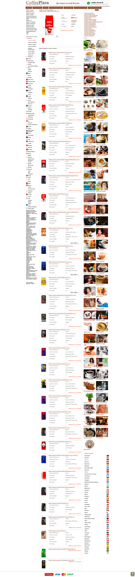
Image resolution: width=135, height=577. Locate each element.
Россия (86, 524)
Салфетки (28, 252)
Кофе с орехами (100, 261)
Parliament (30, 173)
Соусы (27, 255)
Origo (29, 171)
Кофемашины (29, 230)
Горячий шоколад (30, 218)
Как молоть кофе (88, 167)
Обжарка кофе (87, 226)
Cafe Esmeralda (31, 81)
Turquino (30, 200)
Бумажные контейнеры (31, 211)
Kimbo (29, 137)
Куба (86, 508)
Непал (86, 512)
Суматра (87, 528)
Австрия (87, 457)
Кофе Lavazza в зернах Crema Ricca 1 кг (59, 427)
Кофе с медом (87, 179)
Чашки (27, 272)
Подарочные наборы (31, 247)
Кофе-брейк (87, 449)
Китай (86, 502)
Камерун (87, 496)
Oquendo (30, 169)
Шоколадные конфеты (31, 278)
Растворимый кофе (89, 391)
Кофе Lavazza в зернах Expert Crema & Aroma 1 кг (62, 517)
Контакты (45, 7)
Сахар (27, 253)
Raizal (29, 181)
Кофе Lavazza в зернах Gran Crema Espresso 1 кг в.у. (62, 295)
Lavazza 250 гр (31, 51)
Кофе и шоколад (88, 308)
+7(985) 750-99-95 (97, 3)
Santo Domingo (31, 188)
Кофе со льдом (87, 143)
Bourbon (30, 71)
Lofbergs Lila (31, 141)
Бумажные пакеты (30, 212)
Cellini (29, 90)
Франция (87, 538)
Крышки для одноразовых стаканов (31, 233)
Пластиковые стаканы (31, 246)
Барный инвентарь (30, 210)
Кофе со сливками (101, 143)
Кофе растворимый (31, 16)
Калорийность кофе (101, 379)
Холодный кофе (100, 132)
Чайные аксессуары (30, 271)
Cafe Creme (30, 79)
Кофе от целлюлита (89, 356)
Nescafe (29, 167)
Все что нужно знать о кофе (80, 7)
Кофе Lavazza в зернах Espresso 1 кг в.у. (59, 329)
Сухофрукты (29, 259)
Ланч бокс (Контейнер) (31, 234)
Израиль (87, 484)
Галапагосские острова (90, 474)
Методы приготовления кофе (94, 7)
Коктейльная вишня (30, 227)
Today (29, 196)
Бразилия (87, 463)
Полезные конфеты (30, 249)
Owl (29, 172)
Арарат (29, 203)
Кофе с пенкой (100, 332)
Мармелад (28, 236)
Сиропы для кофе (30, 254)
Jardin (29, 133)
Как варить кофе (88, 261)
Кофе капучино (88, 61)
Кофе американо (88, 379)
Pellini (29, 177)
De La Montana (31, 102)
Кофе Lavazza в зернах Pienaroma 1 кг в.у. (60, 363)
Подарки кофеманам (101, 203)
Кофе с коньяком (100, 108)
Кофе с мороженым (89, 97)
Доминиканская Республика (91, 482)
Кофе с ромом (87, 273)
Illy (28, 121)
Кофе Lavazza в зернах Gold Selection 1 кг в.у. (60, 379)
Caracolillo (30, 83)
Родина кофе (99, 437)
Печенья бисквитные (31, 244)
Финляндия (87, 536)
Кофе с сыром (99, 120)
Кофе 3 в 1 (29, 20)
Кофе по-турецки (100, 320)
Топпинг (28, 262)
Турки (27, 263)
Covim (29, 94)
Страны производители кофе (56, 7)
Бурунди (87, 465)
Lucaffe (29, 143)
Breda (29, 73)
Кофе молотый (30, 11)
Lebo (29, 139)
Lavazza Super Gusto (89, 34)
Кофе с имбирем (88, 49)
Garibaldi (30, 109)
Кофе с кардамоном (89, 238)
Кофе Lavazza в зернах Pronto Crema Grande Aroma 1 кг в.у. (64, 159)
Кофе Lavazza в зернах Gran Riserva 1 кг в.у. (60, 395)
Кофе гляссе (99, 296)
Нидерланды (88, 514)
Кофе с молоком (100, 49)
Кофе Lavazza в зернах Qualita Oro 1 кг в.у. (60, 277)
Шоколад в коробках (31, 273)
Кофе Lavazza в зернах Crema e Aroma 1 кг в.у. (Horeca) (63, 455)
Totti (29, 198)
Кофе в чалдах (30, 14)
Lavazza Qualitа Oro (89, 32)
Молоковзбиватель (30, 238)
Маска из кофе (100, 414)
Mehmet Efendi (31, 151)
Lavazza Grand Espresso (90, 26)
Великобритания (89, 467)
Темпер (28, 261)
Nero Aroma (30, 165)
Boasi (29, 67)
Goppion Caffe (31, 113)
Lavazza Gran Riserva (89, 25)
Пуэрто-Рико (88, 522)
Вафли (27, 216)
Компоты (28, 228)
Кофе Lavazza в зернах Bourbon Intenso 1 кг (60, 441)
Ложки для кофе (30, 235)
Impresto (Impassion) (32, 124)
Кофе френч (87, 332)
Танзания (87, 532)
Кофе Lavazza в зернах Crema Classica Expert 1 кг (62, 487)
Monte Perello (31, 158)
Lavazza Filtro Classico (90, 23)
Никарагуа (87, 516)
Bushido (30, 77)
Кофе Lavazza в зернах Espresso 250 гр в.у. (60, 68)
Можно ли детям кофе (89, 191)
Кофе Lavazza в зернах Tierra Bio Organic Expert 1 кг (62, 549)
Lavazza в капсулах (32, 42)
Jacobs (29, 126)
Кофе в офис (99, 356)
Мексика (87, 510)
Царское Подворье (32, 206)
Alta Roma (30, 56)
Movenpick (30, 160)
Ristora (29, 185)
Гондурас (87, 480)
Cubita (29, 96)
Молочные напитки (30, 239)
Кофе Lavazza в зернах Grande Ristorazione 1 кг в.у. (62, 471)
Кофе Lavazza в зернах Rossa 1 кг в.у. (58, 193)
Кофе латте (99, 73)
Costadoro (30, 92)
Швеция (87, 542)
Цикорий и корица (30, 268)
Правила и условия (68, 7)
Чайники (28, 269)
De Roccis (30, 103)
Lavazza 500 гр (31, 53)
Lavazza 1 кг (30, 54)
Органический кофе (31, 28)
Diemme (30, 105)
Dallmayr (30, 98)
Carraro (29, 87)
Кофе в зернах (29, 10)
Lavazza (30, 38)
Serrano (30, 194)
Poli (29, 179)
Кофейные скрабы (88, 132)
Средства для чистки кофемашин (31, 257)
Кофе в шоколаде (30, 23)
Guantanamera (31, 115)
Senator (29, 192)
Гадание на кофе (88, 85)
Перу (86, 520)
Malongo (30, 145)
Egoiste (29, 107)
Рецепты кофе (87, 108)
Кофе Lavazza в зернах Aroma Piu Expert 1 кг (60, 52)
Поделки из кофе (100, 343)
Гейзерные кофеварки (31, 217)
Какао (27, 225)
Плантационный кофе (31, 29)
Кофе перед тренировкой (87, 74)
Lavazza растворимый (31, 49)
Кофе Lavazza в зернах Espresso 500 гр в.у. (60, 141)
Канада (86, 498)
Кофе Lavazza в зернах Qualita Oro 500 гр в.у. (60, 123)
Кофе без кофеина (30, 22)
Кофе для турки (30, 25)
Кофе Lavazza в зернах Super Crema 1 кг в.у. (60, 262)
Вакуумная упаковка (74, 21)
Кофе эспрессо (100, 167)
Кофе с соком (87, 249)
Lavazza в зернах (48, 9)
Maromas (30, 147)
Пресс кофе (99, 367)
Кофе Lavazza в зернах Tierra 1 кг (57, 530)
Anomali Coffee (31, 62)
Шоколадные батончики (31, 277)
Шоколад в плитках (30, 274)
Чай (27, 34)
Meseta (29, 155)
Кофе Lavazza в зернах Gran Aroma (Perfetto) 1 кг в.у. (62, 313)
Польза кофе (87, 296)
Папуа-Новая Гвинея (90, 518)
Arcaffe (29, 64)
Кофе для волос (100, 238)
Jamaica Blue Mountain (31, 131)
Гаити (86, 472)
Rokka (29, 187)
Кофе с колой (99, 179)
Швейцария (87, 540)
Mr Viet (29, 161)
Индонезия (87, 488)
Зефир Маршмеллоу (30, 224)
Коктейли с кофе (100, 214)
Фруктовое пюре (30, 267)
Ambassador (31, 60)
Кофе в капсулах (30, 13)
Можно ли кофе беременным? (100, 309)
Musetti (29, 163)
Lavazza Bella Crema (89, 14)
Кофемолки (29, 231)
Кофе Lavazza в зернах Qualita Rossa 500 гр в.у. (61, 104)
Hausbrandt (30, 119)
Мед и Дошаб (29, 237)
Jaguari (29, 128)
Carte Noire (30, 88)
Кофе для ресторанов (101, 426)
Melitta (29, 153)
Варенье (28, 215)
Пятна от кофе (87, 367)
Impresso (30, 122)
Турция (86, 534)
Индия (86, 486)
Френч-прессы (29, 266)
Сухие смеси (29, 258)
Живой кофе (87, 203)
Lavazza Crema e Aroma (90, 19)
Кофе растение (88, 402)
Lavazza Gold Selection (90, 24)
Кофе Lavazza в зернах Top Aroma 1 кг (58, 503)
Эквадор (87, 546)
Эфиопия (87, 549)
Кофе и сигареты (100, 97)
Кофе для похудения (101, 85)
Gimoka (29, 111)
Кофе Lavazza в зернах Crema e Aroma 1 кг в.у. (61, 228)
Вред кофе (86, 284)
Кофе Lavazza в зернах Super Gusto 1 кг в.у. (60, 411)
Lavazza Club (87, 18)
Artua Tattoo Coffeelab (33, 66)
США (86, 530)
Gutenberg (30, 117)
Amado (29, 58)
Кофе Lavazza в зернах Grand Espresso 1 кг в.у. (61, 246)
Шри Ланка (87, 544)
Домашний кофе (88, 437)
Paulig (29, 175)
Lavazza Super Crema (89, 33)
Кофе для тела (100, 284)
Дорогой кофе (87, 426)
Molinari (30, 157)
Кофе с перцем (100, 249)
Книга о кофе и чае (30, 226)
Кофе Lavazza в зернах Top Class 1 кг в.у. (59, 347)
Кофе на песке (87, 214)
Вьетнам (87, 469)
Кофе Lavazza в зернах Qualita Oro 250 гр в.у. (60, 86)
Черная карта (31, 208)
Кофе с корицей (100, 273)
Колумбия (87, 504)
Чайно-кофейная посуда (31, 270)
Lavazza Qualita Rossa (90, 30)
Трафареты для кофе (89, 320)
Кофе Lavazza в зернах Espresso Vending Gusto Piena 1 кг (64, 212)
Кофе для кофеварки (101, 402)
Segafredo (30, 190)
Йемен (86, 494)
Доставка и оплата (37, 7)
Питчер (27, 245)
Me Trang (30, 149)
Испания (87, 490)
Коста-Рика (87, 506)
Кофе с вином (99, 226)
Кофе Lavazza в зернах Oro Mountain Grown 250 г (61, 560)
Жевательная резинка (31, 223)
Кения (86, 500)
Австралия (87, 455)
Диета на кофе (87, 414)
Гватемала (87, 476)
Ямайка (86, 551)
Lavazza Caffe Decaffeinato (91, 15)
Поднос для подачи (30, 248)
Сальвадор (87, 526)
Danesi (29, 100)
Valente (29, 201)
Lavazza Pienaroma (89, 29)
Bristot (29, 75)
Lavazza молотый (32, 46)
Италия (75, 17)
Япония (86, 553)
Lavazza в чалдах (32, 44)
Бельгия (87, 461)
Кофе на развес (30, 26)
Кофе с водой (99, 391)
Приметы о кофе (88, 120)
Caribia (29, 85)
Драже (27, 221)
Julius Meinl (30, 135)
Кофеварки (28, 229)
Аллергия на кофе (101, 191)
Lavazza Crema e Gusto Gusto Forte (93, 21)
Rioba (29, 183)
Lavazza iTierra (88, 28)
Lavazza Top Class (89, 35)
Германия (87, 478)
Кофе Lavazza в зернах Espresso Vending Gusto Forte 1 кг (63, 175)
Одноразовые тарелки (31, 243)
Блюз (29, 205)
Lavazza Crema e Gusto (90, 20)
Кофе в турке (99, 61)
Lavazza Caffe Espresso (90, 16)
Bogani (29, 69)
